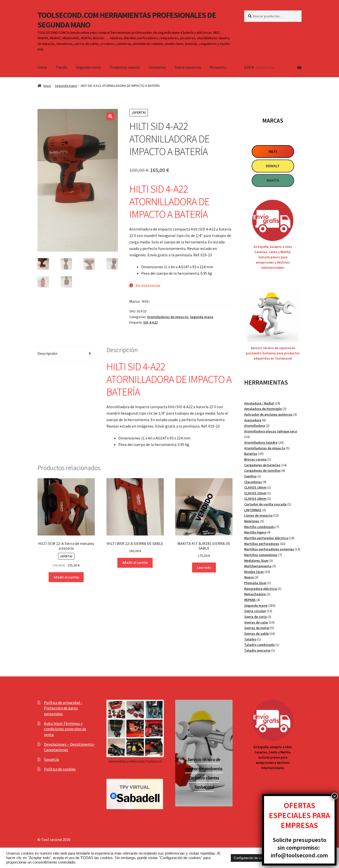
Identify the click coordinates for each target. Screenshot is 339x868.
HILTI (273, 151)
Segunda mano (88, 67)
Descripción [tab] (47, 353)
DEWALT (273, 165)
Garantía (51, 759)
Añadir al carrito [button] (66, 577)
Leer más (204, 567)
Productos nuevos (125, 67)
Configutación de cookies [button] (252, 858)
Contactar (157, 67)
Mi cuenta (218, 67)
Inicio (42, 67)
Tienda (61, 67)
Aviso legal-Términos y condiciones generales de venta (65, 729)
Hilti (145, 301)
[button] (110, 116)
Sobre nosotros (188, 67)
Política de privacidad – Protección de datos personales (63, 708)
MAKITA (273, 180)
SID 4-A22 (150, 322)
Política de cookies (60, 769)
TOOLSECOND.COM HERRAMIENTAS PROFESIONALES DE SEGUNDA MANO (126, 20)
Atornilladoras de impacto (167, 317)
